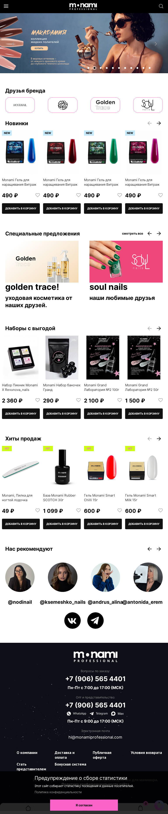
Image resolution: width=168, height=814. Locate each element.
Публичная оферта (102, 755)
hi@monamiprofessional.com (95, 737)
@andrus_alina (105, 602)
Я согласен (84, 805)
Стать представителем (31, 766)
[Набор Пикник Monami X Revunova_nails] (21, 357)
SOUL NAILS (108, 287)
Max (121, 713)
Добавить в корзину (20, 208)
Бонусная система (70, 764)
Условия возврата (146, 752)
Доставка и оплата (65, 755)
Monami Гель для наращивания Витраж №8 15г (142, 184)
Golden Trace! (32, 287)
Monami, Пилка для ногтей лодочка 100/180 (17, 500)
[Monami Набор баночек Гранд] (62, 357)
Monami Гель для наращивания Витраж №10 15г (60, 184)
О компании (27, 752)
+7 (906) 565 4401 (95, 678)
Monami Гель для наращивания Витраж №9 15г (101, 184)
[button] (88, 68)
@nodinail (20, 602)
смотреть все (132, 233)
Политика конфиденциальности (58, 792)
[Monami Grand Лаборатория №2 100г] (103, 357)
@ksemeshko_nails (63, 602)
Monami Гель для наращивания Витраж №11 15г (19, 184)
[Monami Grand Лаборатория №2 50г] (144, 357)
